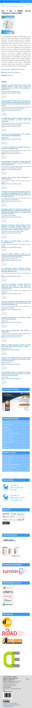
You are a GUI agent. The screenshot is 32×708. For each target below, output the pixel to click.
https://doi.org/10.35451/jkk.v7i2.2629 (12, 169)
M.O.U (4, 444)
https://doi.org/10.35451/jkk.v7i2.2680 (12, 183)
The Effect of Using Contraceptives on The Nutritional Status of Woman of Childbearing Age (16, 134)
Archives (27, 5)
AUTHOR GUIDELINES (8, 436)
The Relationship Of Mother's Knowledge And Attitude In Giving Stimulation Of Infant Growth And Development (16, 120)
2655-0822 (9, 691)
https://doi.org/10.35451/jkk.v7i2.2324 (12, 92)
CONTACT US (6, 447)
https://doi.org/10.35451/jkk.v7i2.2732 (12, 322)
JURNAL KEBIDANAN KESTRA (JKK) (12, 1)
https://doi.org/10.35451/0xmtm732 (12, 364)
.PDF (5, 97)
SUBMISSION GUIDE (8, 439)
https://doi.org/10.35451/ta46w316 (12, 349)
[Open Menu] (1, 1)
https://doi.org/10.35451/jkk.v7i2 (12, 72)
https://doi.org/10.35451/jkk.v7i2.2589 (12, 233)
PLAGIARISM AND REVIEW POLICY (11, 464)
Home (2, 5)
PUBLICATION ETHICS (8, 456)
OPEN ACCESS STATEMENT (9, 467)
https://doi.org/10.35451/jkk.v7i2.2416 (12, 201)
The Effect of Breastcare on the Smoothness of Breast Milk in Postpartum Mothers (16, 318)
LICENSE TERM (6, 461)
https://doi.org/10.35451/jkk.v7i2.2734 (12, 293)
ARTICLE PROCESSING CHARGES (11, 433)
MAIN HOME (6, 422)
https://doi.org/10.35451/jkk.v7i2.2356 (12, 309)
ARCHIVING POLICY (8, 470)
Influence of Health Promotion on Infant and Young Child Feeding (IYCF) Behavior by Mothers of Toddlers (16, 345)
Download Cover (5, 69)
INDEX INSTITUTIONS (8, 442)
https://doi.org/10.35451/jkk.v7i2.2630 (12, 336)
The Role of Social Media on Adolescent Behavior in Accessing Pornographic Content (16, 147)
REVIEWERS (6, 427)
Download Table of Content (17, 69)
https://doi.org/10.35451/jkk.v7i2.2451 (12, 126)
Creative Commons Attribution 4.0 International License (11, 705)
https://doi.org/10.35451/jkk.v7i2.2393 (12, 110)
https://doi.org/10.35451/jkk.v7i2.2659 (12, 247)
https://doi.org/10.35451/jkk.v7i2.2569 (12, 153)
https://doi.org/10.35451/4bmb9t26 (12, 378)
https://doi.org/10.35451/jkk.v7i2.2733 (12, 276)
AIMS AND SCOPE (7, 430)
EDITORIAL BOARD (7, 424)
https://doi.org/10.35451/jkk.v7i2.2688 (12, 260)
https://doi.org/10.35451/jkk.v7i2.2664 (12, 217)
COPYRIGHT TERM (7, 459)
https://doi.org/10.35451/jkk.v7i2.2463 (12, 139)
